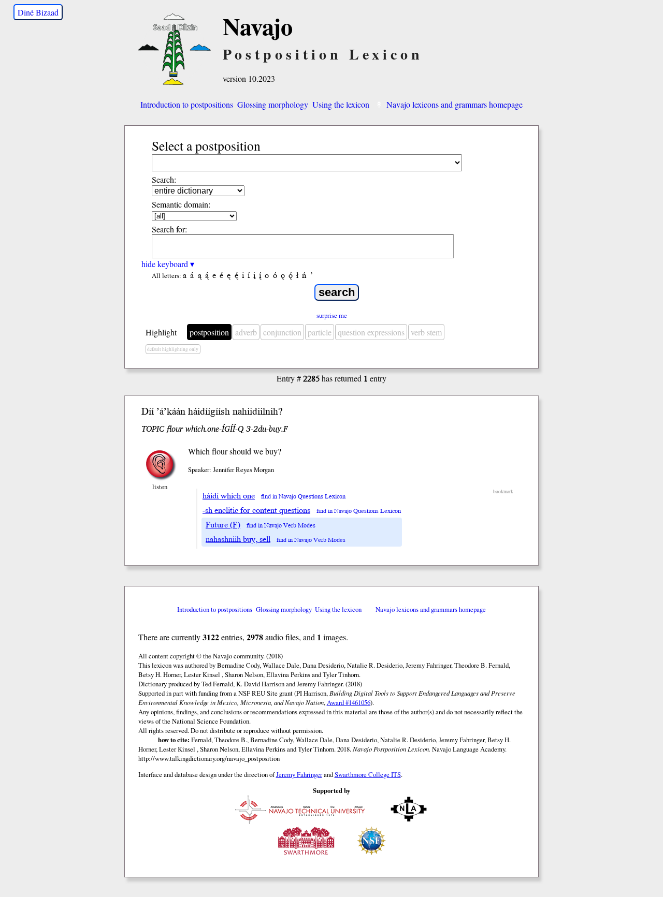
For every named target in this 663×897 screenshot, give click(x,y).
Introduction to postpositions (186, 104)
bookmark (503, 491)
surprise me (331, 315)
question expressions (371, 332)
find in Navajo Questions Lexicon (303, 497)
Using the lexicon (340, 104)
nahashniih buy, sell (238, 539)
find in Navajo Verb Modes (281, 526)
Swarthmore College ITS (368, 774)
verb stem (426, 332)
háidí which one (229, 496)
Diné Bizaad (38, 12)
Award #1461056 (348, 702)
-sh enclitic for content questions (256, 510)
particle (320, 332)
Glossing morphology (272, 104)
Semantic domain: (181, 204)
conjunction (282, 332)
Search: (164, 179)
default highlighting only (172, 349)
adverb (246, 332)
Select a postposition (206, 145)
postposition (209, 332)
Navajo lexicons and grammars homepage (454, 104)
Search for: (169, 229)
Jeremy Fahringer (299, 774)
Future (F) (223, 525)
